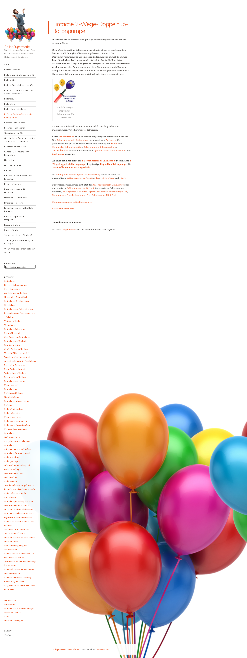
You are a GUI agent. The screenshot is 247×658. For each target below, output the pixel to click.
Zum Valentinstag (12, 345)
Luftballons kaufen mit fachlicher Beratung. (19, 210)
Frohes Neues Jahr (12, 333)
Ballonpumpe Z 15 (118, 191)
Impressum (9, 604)
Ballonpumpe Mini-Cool (104, 195)
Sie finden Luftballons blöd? (16, 529)
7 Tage (122, 177)
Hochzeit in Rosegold (13, 620)
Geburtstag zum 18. (13, 133)
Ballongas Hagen (12, 461)
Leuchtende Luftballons (15, 377)
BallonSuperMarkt (17, 47)
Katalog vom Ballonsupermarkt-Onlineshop (78, 174)
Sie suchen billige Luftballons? (18, 235)
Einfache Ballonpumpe (14, 122)
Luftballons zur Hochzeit (15, 341)
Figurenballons (101, 150)
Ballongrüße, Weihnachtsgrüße (18, 85)
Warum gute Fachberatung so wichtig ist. (18, 242)
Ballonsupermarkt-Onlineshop (72, 140)
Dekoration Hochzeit (13, 473)
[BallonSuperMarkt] (20, 24)
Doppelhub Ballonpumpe (113, 164)
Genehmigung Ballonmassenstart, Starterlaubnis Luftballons (20, 140)
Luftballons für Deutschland (17, 453)
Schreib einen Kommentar (63, 208)
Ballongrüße (10, 80)
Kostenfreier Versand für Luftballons (15, 191)
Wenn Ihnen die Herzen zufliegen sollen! (19, 250)
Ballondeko (58, 146)
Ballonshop (9, 104)
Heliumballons (10, 477)
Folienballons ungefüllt (14, 128)
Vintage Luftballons (13, 321)
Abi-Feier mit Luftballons (15, 293)
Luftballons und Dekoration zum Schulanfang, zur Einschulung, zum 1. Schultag (19, 313)
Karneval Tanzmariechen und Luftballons (18, 177)
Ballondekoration (12, 69)
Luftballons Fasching (13, 203)
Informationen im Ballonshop (17, 449)
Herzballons (9, 160)
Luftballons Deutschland (15, 197)
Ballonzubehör (66, 136)
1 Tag (96, 177)
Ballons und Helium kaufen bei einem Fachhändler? (18, 92)
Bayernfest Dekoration (14, 365)
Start (6, 64)
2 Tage (103, 177)
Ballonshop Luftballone (15, 109)
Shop (6, 616)
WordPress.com (102, 649)
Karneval (8, 170)
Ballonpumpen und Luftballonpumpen (72, 201)
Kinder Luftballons (12, 184)
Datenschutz (10, 600)
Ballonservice (10, 98)
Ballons (115, 143)
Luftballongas (10, 389)
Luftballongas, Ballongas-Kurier (18, 501)
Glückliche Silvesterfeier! (15, 146)
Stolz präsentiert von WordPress (65, 649)
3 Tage (111, 177)
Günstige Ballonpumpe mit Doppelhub (16, 153)
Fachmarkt (111, 140)
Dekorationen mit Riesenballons (99, 146)
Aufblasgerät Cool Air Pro (95, 191)
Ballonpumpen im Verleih (80, 177)
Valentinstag (10, 325)
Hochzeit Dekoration (13, 165)
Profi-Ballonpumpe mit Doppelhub (14, 218)
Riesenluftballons (12, 225)
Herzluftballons (118, 150)
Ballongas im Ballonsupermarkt (19, 75)
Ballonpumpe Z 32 (81, 195)
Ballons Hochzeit (12, 457)
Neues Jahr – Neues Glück (15, 297)
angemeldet (69, 229)
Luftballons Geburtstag (14, 329)
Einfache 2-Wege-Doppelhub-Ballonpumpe (18, 116)
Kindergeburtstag (12, 417)
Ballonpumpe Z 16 (71, 191)
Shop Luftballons (12, 230)
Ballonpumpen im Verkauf (80, 188)
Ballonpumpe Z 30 (61, 195)
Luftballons (58, 153)
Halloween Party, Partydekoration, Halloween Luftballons (17, 441)
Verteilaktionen (60, 150)
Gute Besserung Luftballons (17, 337)
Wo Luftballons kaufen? (15, 533)
